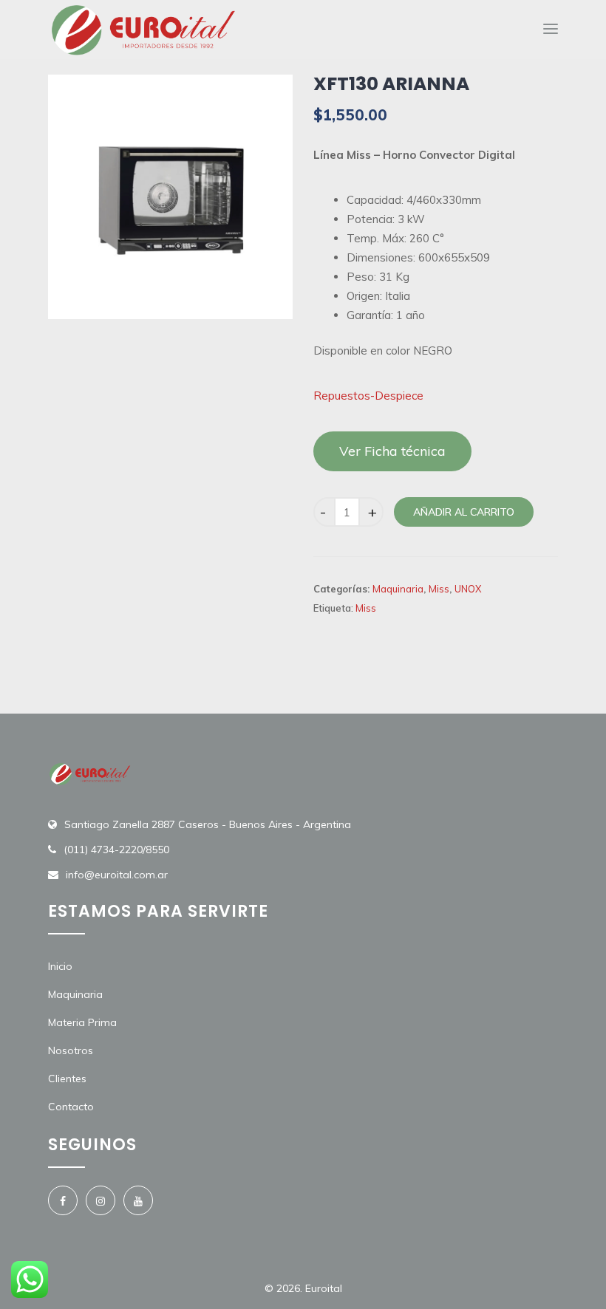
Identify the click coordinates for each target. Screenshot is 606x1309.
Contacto (71, 1106)
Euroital (323, 1288)
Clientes (67, 1078)
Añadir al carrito (463, 512)
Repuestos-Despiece (368, 396)
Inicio (60, 966)
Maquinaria (397, 589)
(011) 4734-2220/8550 (116, 849)
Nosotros (70, 1050)
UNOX (467, 589)
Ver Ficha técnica (392, 450)
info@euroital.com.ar (117, 874)
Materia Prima (82, 1022)
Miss (439, 589)
